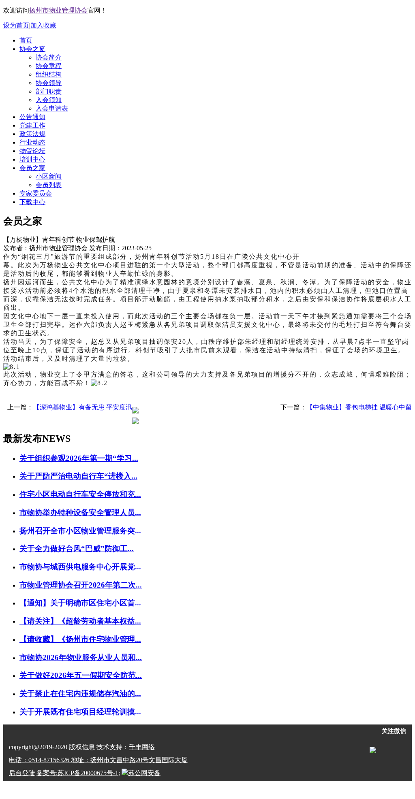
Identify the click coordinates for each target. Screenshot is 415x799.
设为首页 (16, 25)
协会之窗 (32, 48)
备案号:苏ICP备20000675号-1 (77, 772)
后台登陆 (22, 772)
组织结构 (49, 74)
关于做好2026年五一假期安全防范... (80, 675)
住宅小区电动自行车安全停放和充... (80, 494)
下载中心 (32, 201)
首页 (25, 40)
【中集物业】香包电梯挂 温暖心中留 (359, 407)
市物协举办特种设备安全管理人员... (80, 512)
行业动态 (32, 142)
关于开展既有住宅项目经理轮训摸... (80, 711)
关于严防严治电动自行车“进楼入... (78, 476)
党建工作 (32, 125)
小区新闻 (49, 176)
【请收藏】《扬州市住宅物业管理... (80, 639)
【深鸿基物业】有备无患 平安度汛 (82, 407)
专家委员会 (35, 193)
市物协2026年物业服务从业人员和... (80, 657)
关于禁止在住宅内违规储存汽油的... (80, 693)
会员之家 (32, 167)
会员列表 (49, 184)
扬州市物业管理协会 (58, 10)
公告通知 (32, 116)
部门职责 (49, 91)
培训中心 (32, 159)
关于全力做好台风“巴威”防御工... (76, 548)
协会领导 (49, 82)
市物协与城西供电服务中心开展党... (80, 566)
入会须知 (49, 99)
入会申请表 (52, 108)
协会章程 (49, 65)
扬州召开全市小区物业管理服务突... (80, 530)
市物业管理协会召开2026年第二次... (80, 585)
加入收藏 (43, 25)
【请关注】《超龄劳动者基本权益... (80, 621)
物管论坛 (32, 150)
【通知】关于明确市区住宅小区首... (80, 603)
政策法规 (32, 133)
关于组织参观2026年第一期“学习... (78, 458)
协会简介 (49, 57)
